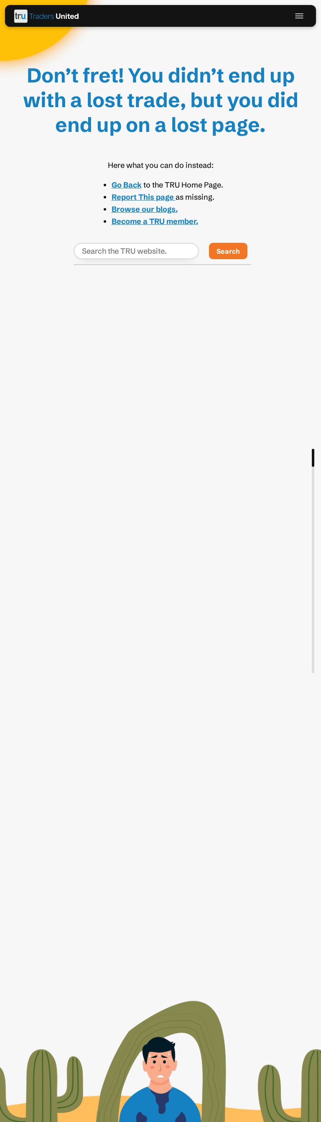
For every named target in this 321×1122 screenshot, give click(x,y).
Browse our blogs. (145, 209)
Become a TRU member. (155, 221)
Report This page (144, 197)
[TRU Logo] (46, 15)
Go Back (127, 185)
